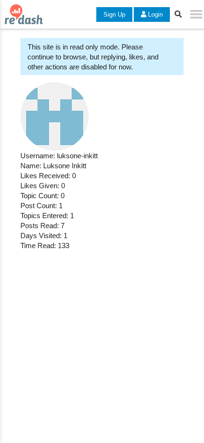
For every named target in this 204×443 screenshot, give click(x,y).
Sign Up (114, 14)
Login (154, 14)
